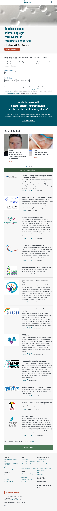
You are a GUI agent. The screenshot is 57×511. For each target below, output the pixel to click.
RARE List (6, 479)
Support (6, 457)
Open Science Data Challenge (28, 468)
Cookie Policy (41, 478)
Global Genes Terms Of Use (44, 486)
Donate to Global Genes (12, 492)
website (24, 190)
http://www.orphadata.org (13, 93)
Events (23, 472)
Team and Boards (41, 459)
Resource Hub (7, 477)
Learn (5, 475)
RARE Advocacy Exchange (27, 474)
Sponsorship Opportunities (44, 468)
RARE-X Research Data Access (28, 466)
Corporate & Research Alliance (44, 466)
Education (7, 473)
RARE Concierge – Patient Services (10, 460)
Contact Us (40, 474)
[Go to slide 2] (29, 166)
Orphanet (13, 87)
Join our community (9, 467)
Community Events (25, 482)
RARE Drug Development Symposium (27, 476)
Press (38, 472)
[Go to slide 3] (31, 166)
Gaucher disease (10, 73)
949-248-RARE (15, 500)
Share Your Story (8, 469)
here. (32, 441)
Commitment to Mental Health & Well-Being (12, 464)
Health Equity (40, 461)
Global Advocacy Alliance (43, 464)
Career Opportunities (42, 470)
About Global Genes (43, 457)
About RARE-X (24, 459)
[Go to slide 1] (26, 166)
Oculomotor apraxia (23, 81)
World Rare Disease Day (27, 479)
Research (23, 457)
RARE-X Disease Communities (28, 461)
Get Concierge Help (28, 120)
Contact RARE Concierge (12, 49)
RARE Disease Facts (9, 481)
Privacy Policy (41, 482)
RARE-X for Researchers (27, 464)
